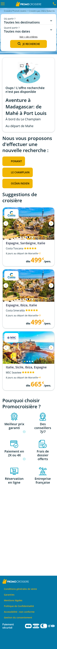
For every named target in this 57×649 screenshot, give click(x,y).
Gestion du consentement (18, 617)
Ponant (16, 161)
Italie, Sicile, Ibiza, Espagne (26, 367)
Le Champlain (20, 172)
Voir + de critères (28, 36)
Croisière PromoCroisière (15, 11)
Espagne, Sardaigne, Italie (25, 243)
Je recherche (31, 44)
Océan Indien (20, 183)
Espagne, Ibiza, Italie (21, 305)
